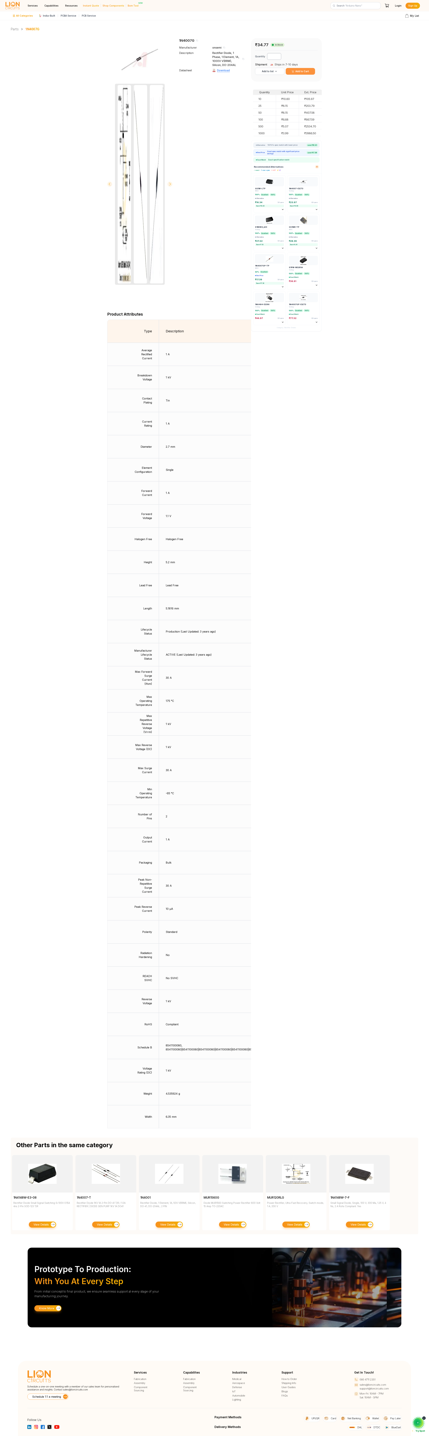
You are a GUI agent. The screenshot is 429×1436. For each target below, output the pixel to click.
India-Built (49, 15)
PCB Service (89, 15)
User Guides (289, 1387)
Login (398, 5)
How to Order (289, 1379)
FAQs (285, 1395)
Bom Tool (133, 5)
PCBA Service (68, 15)
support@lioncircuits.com (374, 1388)
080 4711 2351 (367, 1379)
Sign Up (412, 5)
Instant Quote (91, 5)
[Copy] (197, 40)
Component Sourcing (140, 1389)
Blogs (285, 1391)
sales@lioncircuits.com (75, 1389)
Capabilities (51, 5)
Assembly (139, 1383)
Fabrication (140, 1379)
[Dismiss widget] (424, 1418)
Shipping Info (289, 1383)
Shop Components (113, 5)
